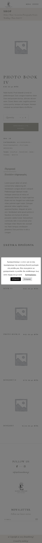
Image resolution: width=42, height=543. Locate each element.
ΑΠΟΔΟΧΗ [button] (15, 279)
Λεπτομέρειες (30, 275)
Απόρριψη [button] (27, 279)
